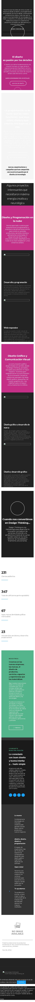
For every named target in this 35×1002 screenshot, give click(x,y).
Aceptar (21, 982)
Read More (15, 950)
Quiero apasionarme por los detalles (17, 78)
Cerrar (2, 999)
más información (11, 982)
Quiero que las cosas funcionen (17, 152)
